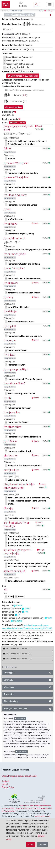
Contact (5, 781)
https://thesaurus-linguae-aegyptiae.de (19, 776)
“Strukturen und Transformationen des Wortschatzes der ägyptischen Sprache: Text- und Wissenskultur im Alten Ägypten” (27, 808)
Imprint (5, 784)
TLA (5, 4)
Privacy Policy (8, 787)
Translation (9, 694)
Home (5, 10)
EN (40, 10)
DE (44, 10)
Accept (30, 844)
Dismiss (42, 844)
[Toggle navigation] (49, 4)
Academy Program (42, 816)
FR (49, 10)
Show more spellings (13, 107)
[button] (50, 15)
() (18, 649)
